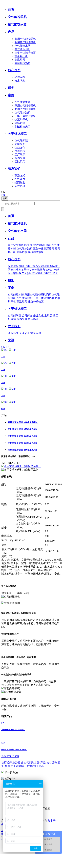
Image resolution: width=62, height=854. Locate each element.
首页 (4, 762)
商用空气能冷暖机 (25, 42)
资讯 (41, 766)
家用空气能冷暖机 (25, 38)
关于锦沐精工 (18, 766)
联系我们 (32, 766)
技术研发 (20, 80)
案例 (7, 766)
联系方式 (20, 175)
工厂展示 (20, 154)
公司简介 (20, 144)
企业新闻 (13, 333)
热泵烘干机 (21, 56)
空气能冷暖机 (15, 762)
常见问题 (35, 333)
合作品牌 (20, 158)
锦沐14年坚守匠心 (47, 273)
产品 (43, 762)
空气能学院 (21, 140)
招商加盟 (20, 182)
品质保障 (13, 266)
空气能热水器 (22, 45)
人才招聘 (20, 186)
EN (3, 195)
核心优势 (51, 762)
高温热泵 (20, 59)
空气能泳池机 (22, 49)
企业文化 (20, 147)
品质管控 (20, 77)
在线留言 (20, 179)
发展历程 (20, 151)
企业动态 (24, 333)
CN (3, 347)
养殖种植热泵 (22, 63)
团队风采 (20, 161)
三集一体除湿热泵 (25, 52)
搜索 (5, 198)
